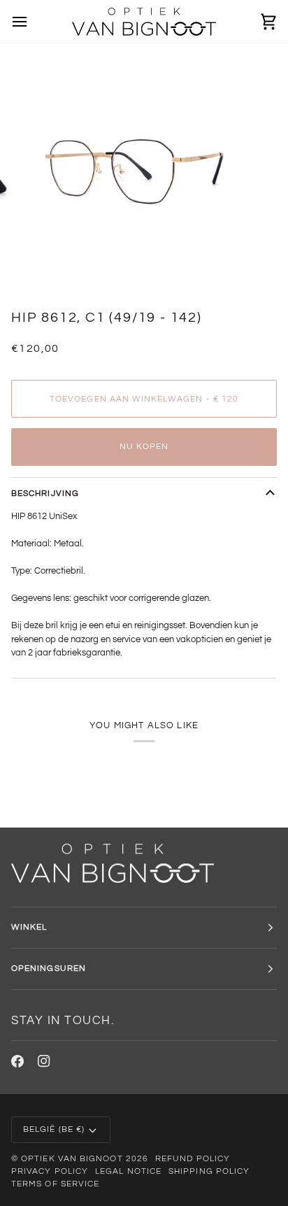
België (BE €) (54, 1129)
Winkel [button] (29, 927)
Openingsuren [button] (48, 968)
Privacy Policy (49, 1171)
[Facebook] (17, 1061)
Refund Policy (192, 1158)
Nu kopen (144, 446)
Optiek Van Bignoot (71, 1158)
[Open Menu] (32, 21)
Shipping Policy (209, 1171)
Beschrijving (45, 493)
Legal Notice (128, 1171)
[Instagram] (44, 1061)
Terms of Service (55, 1184)
